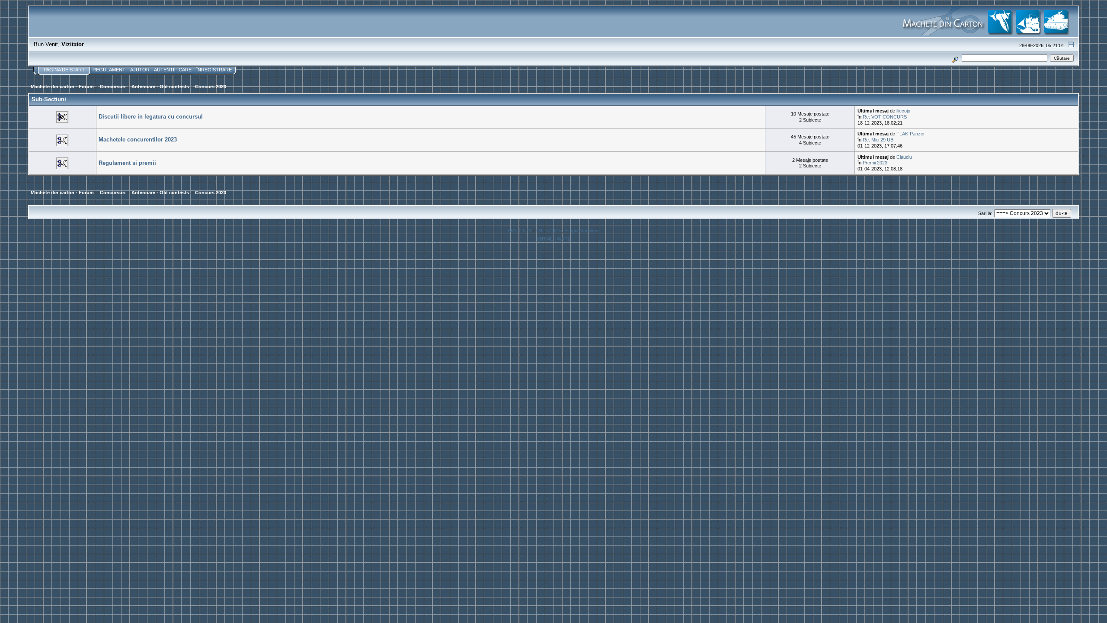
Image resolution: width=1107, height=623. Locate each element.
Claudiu (904, 157)
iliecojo (903, 110)
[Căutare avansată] (955, 58)
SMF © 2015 (548, 230)
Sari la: (985, 213)
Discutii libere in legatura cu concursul (151, 116)
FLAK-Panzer (910, 133)
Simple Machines (582, 230)
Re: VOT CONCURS (885, 116)
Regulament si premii (127, 163)
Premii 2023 (875, 162)
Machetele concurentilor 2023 (138, 139)
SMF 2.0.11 (519, 230)
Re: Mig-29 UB (878, 139)
